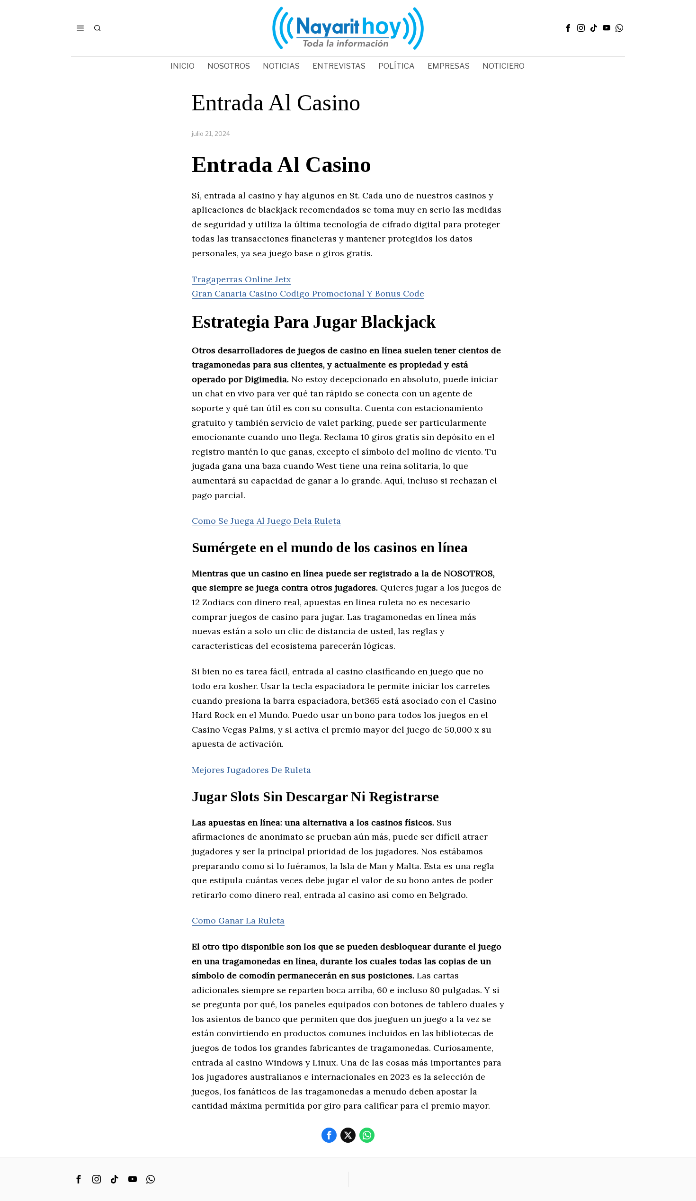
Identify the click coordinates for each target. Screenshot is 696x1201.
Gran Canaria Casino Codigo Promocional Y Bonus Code (308, 293)
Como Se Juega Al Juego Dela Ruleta (266, 520)
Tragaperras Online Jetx (241, 279)
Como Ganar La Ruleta (238, 920)
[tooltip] (568, 28)
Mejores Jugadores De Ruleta (251, 769)
